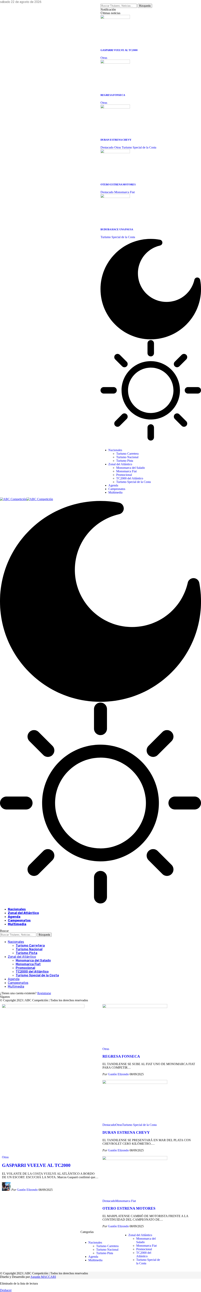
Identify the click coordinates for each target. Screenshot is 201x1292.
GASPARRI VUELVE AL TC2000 (119, 50)
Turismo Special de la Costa (139, 147)
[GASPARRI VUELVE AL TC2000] (115, 17)
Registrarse (44, 993)
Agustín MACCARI (43, 1276)
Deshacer (6, 1290)
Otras (103, 57)
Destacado (106, 147)
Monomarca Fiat (124, 192)
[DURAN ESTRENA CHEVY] (115, 107)
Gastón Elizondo (27, 1189)
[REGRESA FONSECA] (115, 62)
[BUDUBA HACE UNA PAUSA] (115, 196)
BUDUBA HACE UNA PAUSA (116, 229)
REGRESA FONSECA (112, 95)
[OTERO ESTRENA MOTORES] (115, 152)
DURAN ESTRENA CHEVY (115, 139)
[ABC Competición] (26, 499)
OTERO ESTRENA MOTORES (118, 184)
